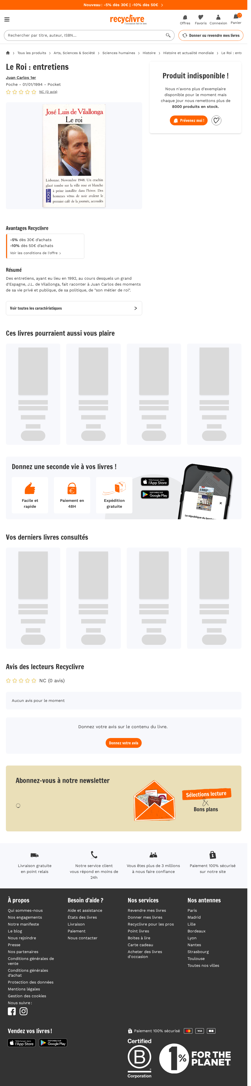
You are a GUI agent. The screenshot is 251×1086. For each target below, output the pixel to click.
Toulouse (196, 958)
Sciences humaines (118, 53)
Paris (192, 910)
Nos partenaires (23, 951)
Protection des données (30, 982)
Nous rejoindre (22, 938)
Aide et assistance (85, 910)
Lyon (192, 938)
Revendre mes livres (147, 910)
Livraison (76, 924)
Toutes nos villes (203, 965)
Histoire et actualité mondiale (188, 53)
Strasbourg (198, 951)
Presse (14, 944)
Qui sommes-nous (25, 910)
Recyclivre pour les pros (151, 924)
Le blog (15, 931)
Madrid (194, 917)
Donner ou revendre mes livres (214, 35)
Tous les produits (31, 53)
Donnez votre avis (123, 743)
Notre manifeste (23, 924)
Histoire (149, 53)
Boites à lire (139, 938)
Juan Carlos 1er (21, 77)
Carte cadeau (140, 944)
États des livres (82, 917)
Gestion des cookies (27, 996)
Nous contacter (83, 938)
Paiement (77, 931)
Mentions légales (24, 989)
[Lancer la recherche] (168, 35)
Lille (192, 924)
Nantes (194, 944)
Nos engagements (25, 917)
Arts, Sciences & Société (74, 53)
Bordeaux (197, 931)
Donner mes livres (145, 917)
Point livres (138, 931)
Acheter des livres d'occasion (145, 954)
